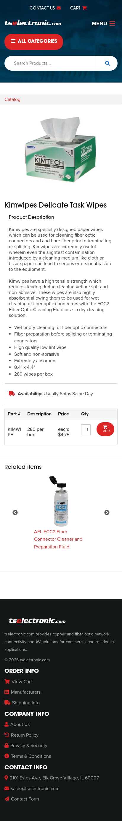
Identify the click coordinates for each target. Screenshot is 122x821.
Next (107, 512)
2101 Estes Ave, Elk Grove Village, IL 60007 (54, 778)
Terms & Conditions (31, 756)
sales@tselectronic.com (35, 789)
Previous (15, 512)
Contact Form (25, 799)
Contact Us (43, 8)
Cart (75, 8)
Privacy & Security (28, 746)
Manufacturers (26, 692)
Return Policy (24, 735)
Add (105, 431)
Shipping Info (26, 703)
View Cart (22, 682)
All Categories (36, 41)
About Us (20, 724)
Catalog (12, 99)
